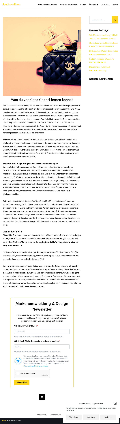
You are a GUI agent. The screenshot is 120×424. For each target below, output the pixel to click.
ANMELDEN (21, 382)
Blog (115, 4)
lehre (83, 4)
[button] (115, 403)
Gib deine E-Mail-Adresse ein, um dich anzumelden (36, 341)
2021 (4, 421)
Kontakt (106, 4)
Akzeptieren (73, 417)
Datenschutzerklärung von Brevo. (36, 366)
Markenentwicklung (47, 4)
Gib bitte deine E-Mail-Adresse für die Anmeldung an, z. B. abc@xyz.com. (37, 352)
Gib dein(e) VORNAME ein (25, 326)
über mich (93, 4)
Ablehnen (91, 417)
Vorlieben (108, 417)
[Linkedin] (42, 397)
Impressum (41, 415)
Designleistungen (68, 4)
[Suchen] (115, 20)
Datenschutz (55, 415)
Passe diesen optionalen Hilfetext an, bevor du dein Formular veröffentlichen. (38, 336)
